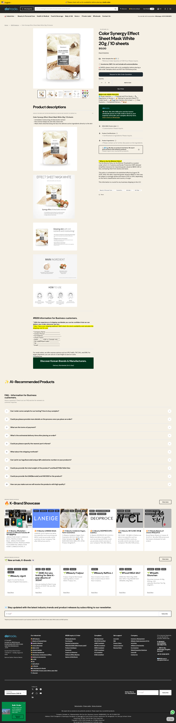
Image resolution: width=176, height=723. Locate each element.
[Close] (24, 703)
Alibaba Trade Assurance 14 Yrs (140, 641)
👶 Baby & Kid (35, 648)
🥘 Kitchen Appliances (37, 652)
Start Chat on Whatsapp (111, 117)
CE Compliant (98, 652)
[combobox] (76, 9)
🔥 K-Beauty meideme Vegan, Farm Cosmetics (73, 532)
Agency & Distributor (71, 657)
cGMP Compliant (99, 643)
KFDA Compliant (99, 654)
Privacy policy (87, 706)
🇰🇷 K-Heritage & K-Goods (38, 668)
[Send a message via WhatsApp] (172, 712)
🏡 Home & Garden (36, 650)
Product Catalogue (70, 648)
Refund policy (78, 706)
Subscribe (165, 692)
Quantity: (101, 78)
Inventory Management (138, 639)
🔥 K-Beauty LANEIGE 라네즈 (45, 531)
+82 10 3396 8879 (166, 16)
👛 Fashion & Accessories (38, 657)
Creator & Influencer (71, 652)
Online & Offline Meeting (72, 654)
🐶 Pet (33, 661)
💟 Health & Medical (37, 643)
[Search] (115, 9)
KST (10, 652)
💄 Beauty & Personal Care (38, 641)
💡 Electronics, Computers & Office (41, 654)
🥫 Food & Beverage (36, 645)
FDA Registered (98, 639)
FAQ (114, 641)
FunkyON (133, 652)
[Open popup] (118, 59)
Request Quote (17, 716)
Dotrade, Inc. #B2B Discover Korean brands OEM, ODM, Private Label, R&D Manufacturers (14, 644)
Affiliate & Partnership (137, 645)
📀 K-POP (33, 659)
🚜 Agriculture (35, 664)
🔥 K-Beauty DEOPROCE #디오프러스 (101, 532)
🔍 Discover (34, 673)
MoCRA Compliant (99, 645)
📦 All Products (35, 639)
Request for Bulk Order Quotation (121, 74)
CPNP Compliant (99, 650)
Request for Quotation (71, 643)
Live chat (116, 639)
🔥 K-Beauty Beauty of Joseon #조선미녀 (155, 532)
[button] (165, 9)
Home (6, 25)
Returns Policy (117, 648)
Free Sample (69, 641)
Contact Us (134, 654)
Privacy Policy (117, 643)
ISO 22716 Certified (100, 641)
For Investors (135, 648)
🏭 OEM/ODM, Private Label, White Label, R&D (44, 670)
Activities (134, 643)
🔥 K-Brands (34, 666)
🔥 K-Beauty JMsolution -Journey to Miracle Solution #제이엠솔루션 (18, 533)
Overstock (68, 650)
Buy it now (121, 89)
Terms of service (118, 645)
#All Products (15, 25)
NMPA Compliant (99, 648)
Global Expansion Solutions (139, 650)
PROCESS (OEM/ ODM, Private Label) (75, 645)
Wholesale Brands (70, 639)
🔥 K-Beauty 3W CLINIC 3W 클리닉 (129, 532)
